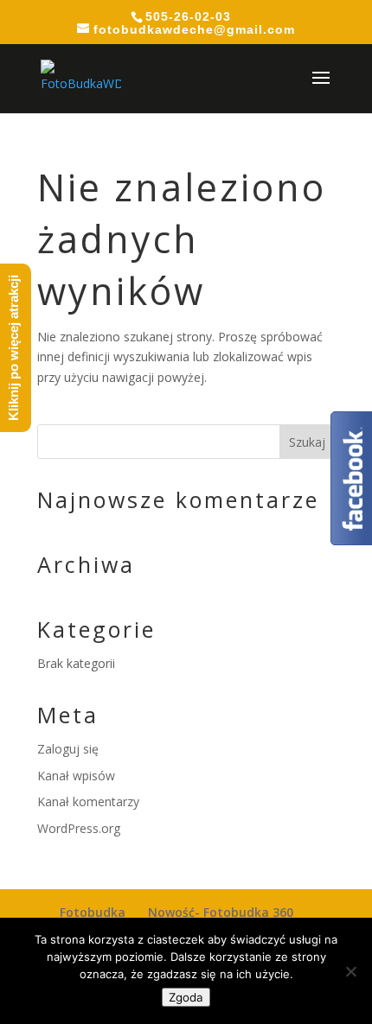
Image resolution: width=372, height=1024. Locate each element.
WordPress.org (78, 828)
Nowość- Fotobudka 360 (220, 912)
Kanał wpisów (76, 775)
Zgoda (186, 997)
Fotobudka (92, 912)
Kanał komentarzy (88, 801)
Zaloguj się (68, 749)
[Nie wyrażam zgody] (350, 971)
